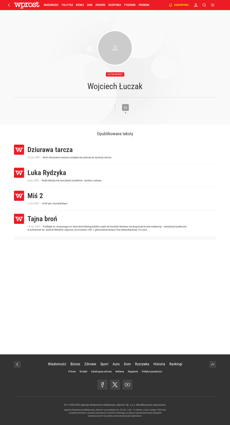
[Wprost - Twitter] (115, 385)
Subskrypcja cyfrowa (101, 371)
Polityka (67, 5)
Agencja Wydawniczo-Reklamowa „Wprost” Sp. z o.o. (108, 404)
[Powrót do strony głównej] (17, 364)
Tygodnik (130, 5)
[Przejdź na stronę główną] (9, 5)
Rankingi (175, 364)
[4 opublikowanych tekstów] (125, 107)
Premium (144, 5)
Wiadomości (51, 5)
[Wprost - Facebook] (102, 385)
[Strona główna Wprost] (26, 5)
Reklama (120, 371)
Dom (89, 5)
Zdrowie (100, 5)
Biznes (80, 5)
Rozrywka (114, 5)
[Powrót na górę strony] (212, 364)
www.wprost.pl (120, 416)
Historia (159, 364)
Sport (104, 364)
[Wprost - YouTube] (127, 385)
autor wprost (115, 74)
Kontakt (83, 371)
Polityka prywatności (152, 371)
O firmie (72, 371)
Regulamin (133, 371)
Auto (116, 364)
